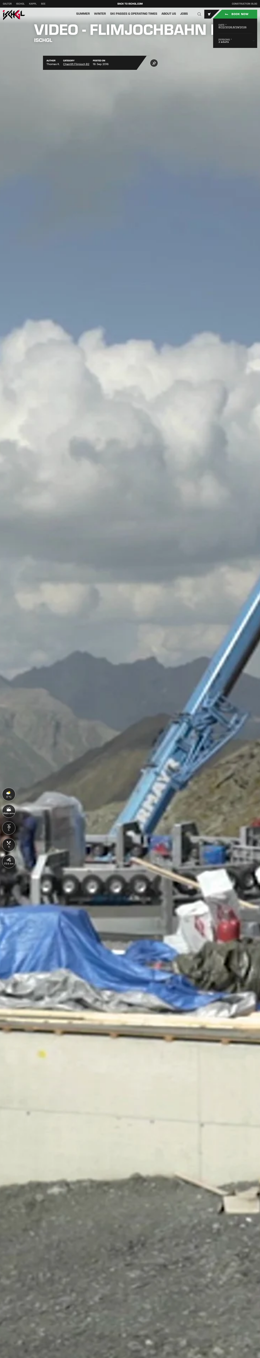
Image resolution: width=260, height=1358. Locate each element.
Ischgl (20, 4)
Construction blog (244, 4)
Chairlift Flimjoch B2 (76, 64)
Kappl (33, 4)
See (43, 4)
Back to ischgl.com (130, 4)
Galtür (7, 4)
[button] (199, 14)
